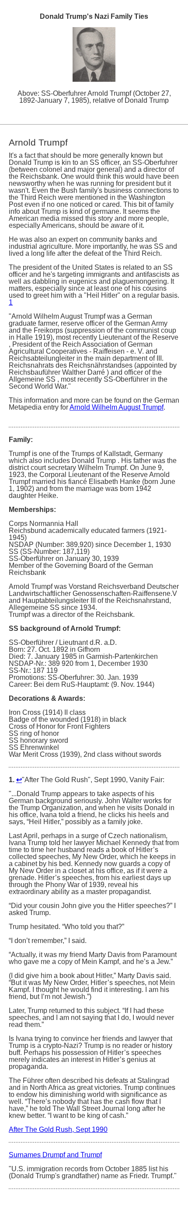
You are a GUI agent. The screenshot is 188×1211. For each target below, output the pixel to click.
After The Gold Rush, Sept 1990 (58, 1129)
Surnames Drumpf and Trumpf (55, 1155)
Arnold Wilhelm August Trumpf (117, 407)
